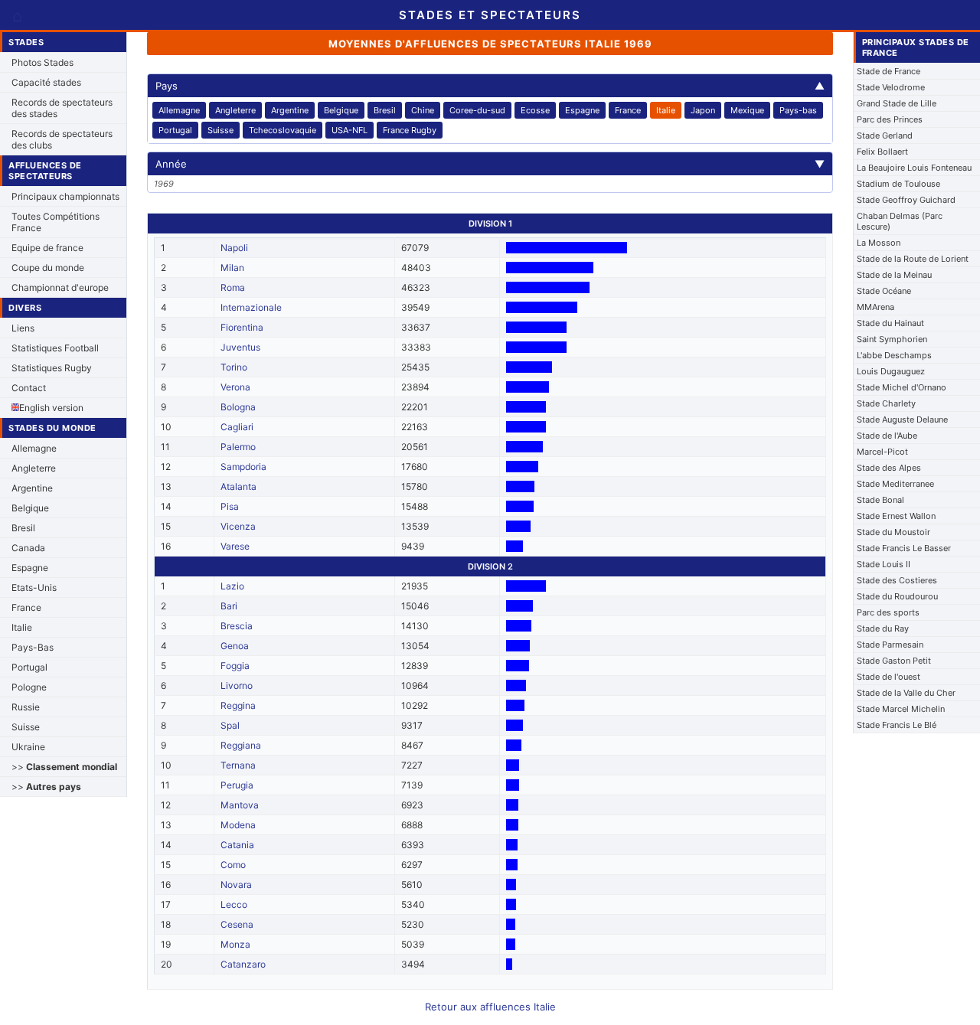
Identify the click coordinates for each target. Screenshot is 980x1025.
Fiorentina (241, 327)
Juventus (240, 347)
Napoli (234, 247)
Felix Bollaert (882, 151)
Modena (238, 825)
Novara (236, 884)
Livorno (236, 685)
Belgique (30, 508)
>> (64, 766)
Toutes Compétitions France (55, 222)
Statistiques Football (55, 348)
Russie (25, 707)
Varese (235, 546)
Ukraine (28, 746)
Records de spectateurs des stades (62, 107)
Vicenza (238, 526)
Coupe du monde (47, 267)
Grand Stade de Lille (896, 103)
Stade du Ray (883, 628)
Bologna (238, 407)
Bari (228, 606)
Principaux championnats (65, 196)
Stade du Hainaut (890, 323)
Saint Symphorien (892, 339)
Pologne (29, 687)
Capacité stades (46, 82)
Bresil (23, 528)
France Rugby (409, 130)
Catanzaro (243, 964)
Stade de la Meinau (894, 274)
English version (51, 407)
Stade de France (888, 71)
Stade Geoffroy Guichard (906, 199)
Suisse (25, 727)
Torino (233, 367)
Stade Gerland (885, 135)
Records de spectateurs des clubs (62, 139)
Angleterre (33, 468)
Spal (230, 725)
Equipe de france (47, 247)
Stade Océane (884, 291)
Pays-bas (798, 110)
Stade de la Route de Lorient (913, 258)
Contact (28, 387)
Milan (232, 267)
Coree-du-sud (477, 110)
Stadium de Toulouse (898, 183)
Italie (21, 627)
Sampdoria (243, 466)
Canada (28, 547)
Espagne (29, 567)
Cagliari (236, 427)
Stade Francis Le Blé (896, 725)
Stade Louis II (883, 564)
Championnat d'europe (60, 287)
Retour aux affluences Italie (490, 1007)
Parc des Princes (890, 119)
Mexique (747, 110)
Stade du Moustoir (893, 532)
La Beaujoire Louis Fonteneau (914, 167)
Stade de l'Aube (887, 435)
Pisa (229, 506)
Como (233, 864)
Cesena (236, 924)
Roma (232, 287)
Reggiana (240, 745)
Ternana (238, 765)
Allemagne (34, 448)
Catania (237, 844)
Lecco (233, 904)
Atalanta (238, 486)
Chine (422, 110)
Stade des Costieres (897, 580)
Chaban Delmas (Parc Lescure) (899, 221)
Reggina (238, 705)
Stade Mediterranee (895, 483)
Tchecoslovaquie (282, 130)
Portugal (29, 667)
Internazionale (251, 307)
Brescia (236, 626)
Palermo (238, 446)
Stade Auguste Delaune (902, 419)
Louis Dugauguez (891, 371)
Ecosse (535, 110)
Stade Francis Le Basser (904, 548)
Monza (235, 944)
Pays (490, 86)
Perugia (236, 785)
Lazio (232, 586)
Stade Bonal (880, 500)
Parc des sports (888, 612)
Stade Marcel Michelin (901, 708)
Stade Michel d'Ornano (901, 387)
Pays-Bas (32, 647)
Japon (703, 110)
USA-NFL (350, 130)
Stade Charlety (886, 403)
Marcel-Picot (882, 451)
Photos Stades (42, 62)
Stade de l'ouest (888, 676)
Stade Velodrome (891, 87)
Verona (235, 387)
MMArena (875, 307)
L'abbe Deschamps (894, 355)
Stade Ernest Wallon (896, 516)
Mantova (239, 805)
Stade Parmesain (890, 644)
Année (490, 164)
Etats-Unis (34, 587)
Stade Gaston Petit (894, 660)
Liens (22, 328)
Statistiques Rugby (51, 368)
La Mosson (878, 242)
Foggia (235, 665)
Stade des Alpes (889, 467)
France (26, 607)
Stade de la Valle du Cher (906, 692)
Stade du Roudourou (897, 596)
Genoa (234, 645)
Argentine (32, 488)
